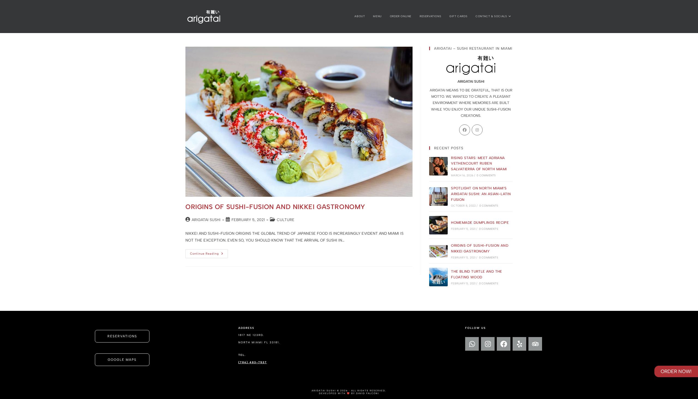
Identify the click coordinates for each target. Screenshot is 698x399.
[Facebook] (464, 129)
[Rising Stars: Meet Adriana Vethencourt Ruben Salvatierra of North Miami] (438, 166)
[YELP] (519, 344)
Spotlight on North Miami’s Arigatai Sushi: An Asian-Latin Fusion (481, 194)
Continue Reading (209, 252)
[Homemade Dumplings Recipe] (438, 225)
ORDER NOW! (676, 371)
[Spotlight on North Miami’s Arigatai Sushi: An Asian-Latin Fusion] (438, 196)
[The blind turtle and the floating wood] (438, 277)
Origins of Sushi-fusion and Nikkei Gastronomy (275, 207)
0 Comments (486, 175)
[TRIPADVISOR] (535, 344)
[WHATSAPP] (472, 344)
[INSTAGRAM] (488, 344)
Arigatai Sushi (206, 220)
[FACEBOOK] (503, 344)
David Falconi (367, 393)
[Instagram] (477, 129)
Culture (285, 220)
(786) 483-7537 (252, 362)
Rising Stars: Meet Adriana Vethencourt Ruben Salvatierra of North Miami (479, 163)
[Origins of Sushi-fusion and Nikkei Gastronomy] (438, 251)
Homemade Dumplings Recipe (480, 223)
